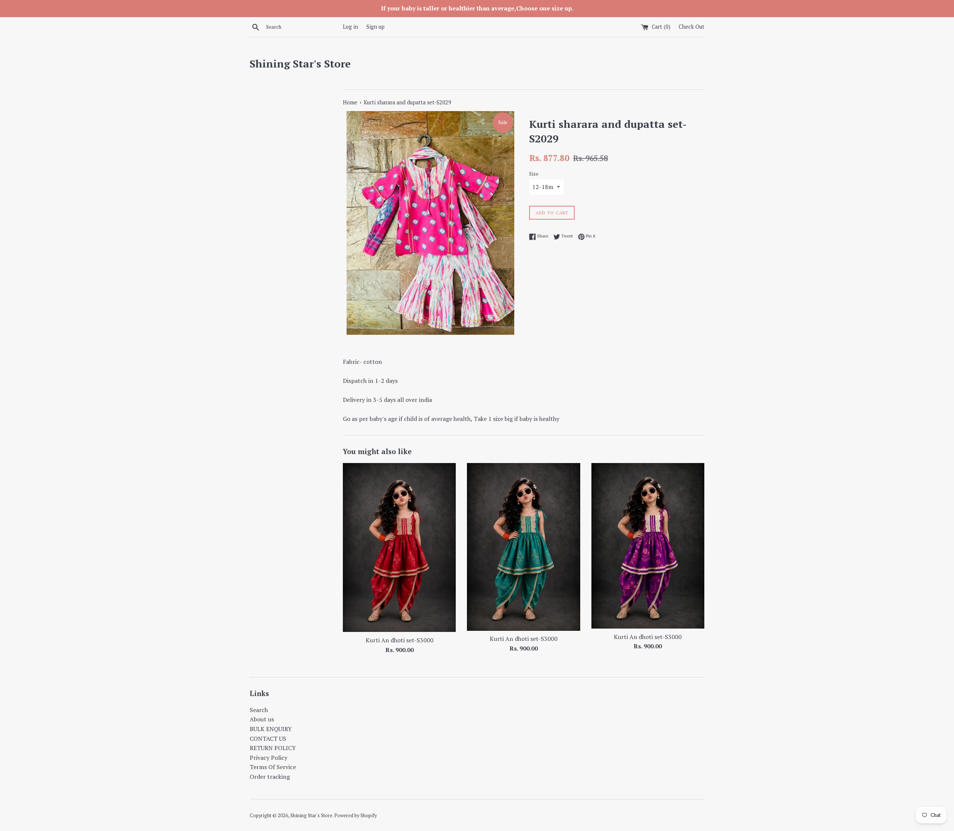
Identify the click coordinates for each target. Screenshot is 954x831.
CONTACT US (268, 738)
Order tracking (270, 776)
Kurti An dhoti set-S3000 (399, 640)
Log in (350, 26)
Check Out (691, 26)
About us (262, 719)
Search (259, 710)
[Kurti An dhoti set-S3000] (399, 547)
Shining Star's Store (300, 63)
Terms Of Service (273, 767)
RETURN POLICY (273, 748)
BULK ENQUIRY (271, 729)
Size (533, 174)
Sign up (375, 26)
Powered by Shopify (355, 815)
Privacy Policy (268, 757)
